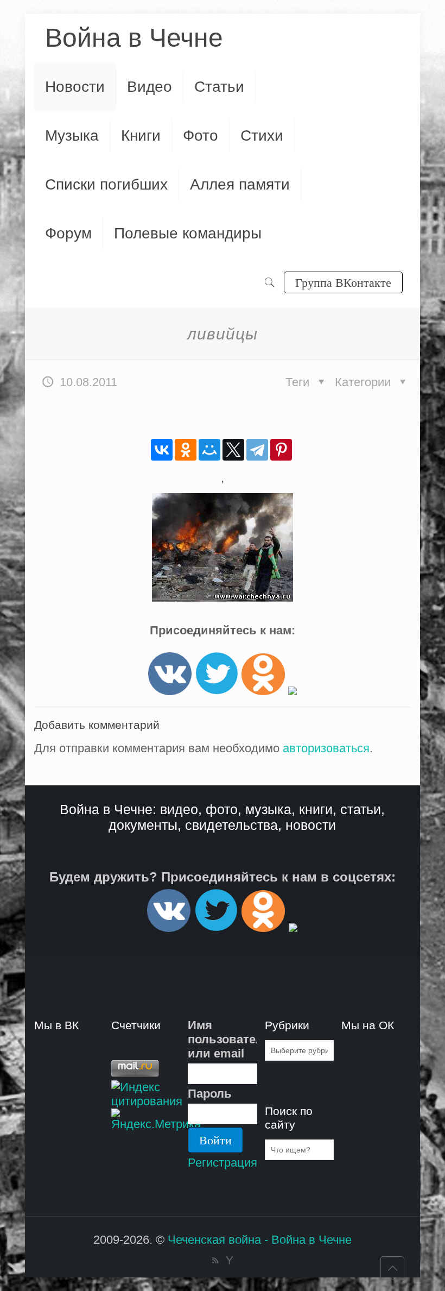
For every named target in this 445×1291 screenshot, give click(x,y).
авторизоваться (326, 748)
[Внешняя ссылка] (170, 691)
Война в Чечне (134, 37)
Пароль (210, 1093)
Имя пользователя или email (222, 1039)
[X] (233, 450)
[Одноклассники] (185, 450)
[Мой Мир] (209, 450)
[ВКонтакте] (162, 450)
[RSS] (215, 1260)
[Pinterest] (281, 450)
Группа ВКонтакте (343, 282)
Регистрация (222, 1162)
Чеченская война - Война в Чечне (260, 1239)
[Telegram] (257, 450)
